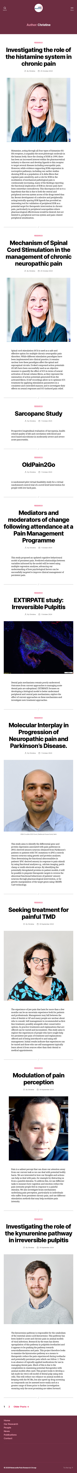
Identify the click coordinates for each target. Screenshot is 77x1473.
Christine (32, 71)
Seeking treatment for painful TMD (38, 913)
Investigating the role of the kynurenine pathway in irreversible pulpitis (38, 1233)
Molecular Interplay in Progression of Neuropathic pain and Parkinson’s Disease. (38, 735)
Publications (10, 1434)
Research (38, 42)
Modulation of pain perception (38, 1079)
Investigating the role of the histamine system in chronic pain (38, 56)
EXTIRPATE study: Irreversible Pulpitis (38, 603)
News (7, 1431)
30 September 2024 (46, 924)
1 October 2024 (46, 421)
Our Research (11, 1424)
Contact (8, 1438)
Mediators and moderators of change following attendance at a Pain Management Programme (38, 526)
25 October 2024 (46, 71)
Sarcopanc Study (38, 413)
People (7, 1427)
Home (7, 1420)
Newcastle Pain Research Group (23, 1468)
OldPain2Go (38, 464)
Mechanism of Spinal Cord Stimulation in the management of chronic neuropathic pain (38, 253)
